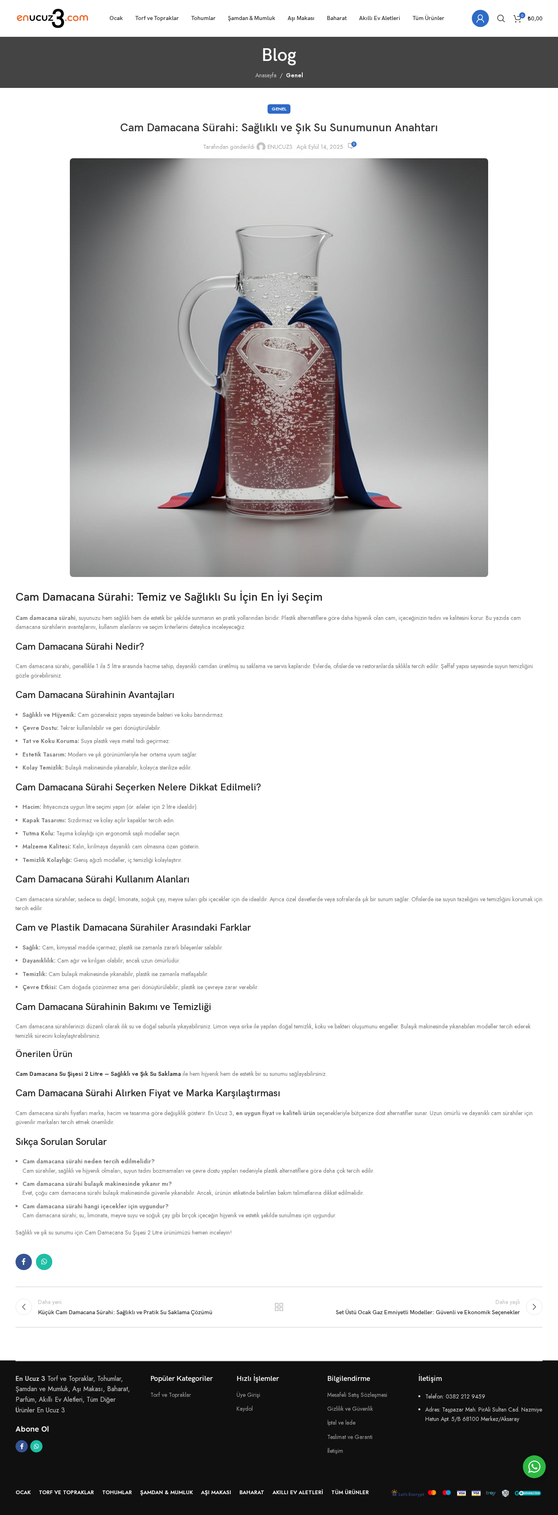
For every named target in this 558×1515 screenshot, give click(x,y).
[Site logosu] (52, 17)
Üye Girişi (248, 1395)
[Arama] (501, 18)
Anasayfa (266, 75)
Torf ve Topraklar (170, 1395)
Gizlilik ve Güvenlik (350, 1409)
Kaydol (245, 1409)
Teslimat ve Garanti (350, 1437)
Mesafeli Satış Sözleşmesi (357, 1395)
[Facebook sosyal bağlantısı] (24, 1262)
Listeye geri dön (279, 1307)
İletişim (335, 1451)
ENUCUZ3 (280, 147)
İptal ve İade (341, 1422)
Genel (294, 75)
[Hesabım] (480, 18)
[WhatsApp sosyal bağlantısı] (44, 1262)
